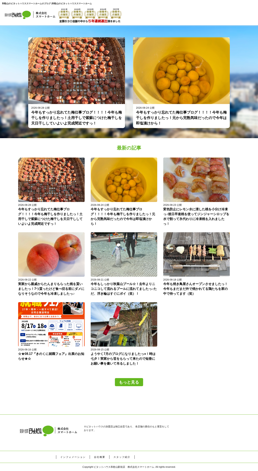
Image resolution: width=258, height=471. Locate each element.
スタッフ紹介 (121, 457)
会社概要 (99, 457)
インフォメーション (73, 457)
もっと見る (129, 382)
